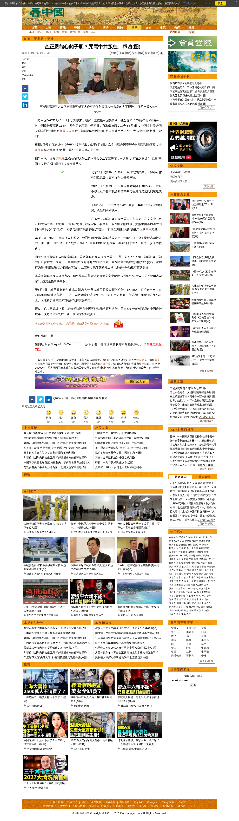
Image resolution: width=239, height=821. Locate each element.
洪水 (34, 787)
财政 (183, 577)
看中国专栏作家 (181, 622)
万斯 (191, 559)
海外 (207, 599)
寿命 (178, 614)
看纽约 (131, 806)
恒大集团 (98, 573)
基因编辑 (178, 585)
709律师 (199, 585)
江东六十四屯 (192, 588)
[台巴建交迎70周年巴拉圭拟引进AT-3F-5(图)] (180, 200)
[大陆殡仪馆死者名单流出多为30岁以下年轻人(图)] (45, 497)
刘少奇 (192, 607)
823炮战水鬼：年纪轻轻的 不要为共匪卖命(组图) (203, 360)
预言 (201, 610)
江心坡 (189, 592)
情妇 (171, 566)
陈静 (189, 640)
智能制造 (79, 705)
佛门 (101, 615)
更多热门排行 (206, 468)
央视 (188, 596)
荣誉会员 (141, 359)
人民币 (195, 574)
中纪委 (93, 532)
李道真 (190, 632)
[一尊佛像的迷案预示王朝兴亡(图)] (180, 243)
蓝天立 (82, 573)
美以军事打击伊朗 (180, 171)
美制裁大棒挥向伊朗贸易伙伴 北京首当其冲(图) (51, 438)
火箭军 (30, 573)
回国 (186, 599)
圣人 (29, 787)
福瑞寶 (155, 806)
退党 (206, 552)
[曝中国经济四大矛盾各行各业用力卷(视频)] (92, 671)
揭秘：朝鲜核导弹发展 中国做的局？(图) (118, 452)
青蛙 (24, 67)
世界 (134, 27)
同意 (220, 3)
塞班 (123, 615)
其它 (94, 32)
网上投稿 (58, 802)
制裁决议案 (27, 74)
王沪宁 (212, 559)
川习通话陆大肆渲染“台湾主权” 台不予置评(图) (121, 447)
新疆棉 (205, 544)
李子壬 (205, 651)
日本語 (182, 802)
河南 (123, 532)
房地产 (172, 577)
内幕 (193, 563)
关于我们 (96, 802)
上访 (206, 585)
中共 (186, 555)
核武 (24, 63)
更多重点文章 (206, 371)
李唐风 (205, 640)
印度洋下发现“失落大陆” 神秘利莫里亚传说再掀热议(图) (55, 447)
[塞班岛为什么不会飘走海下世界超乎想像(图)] (139, 580)
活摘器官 (183, 544)
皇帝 (203, 607)
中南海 (187, 563)
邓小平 (179, 607)
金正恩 (192, 555)
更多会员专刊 (206, 107)
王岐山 (199, 555)
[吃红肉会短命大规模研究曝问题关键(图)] (180, 299)
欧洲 (40, 32)
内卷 (86, 705)
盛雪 (189, 643)
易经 (171, 610)
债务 (211, 570)
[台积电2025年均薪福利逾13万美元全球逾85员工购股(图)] (180, 314)
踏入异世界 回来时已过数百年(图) (188, 95)
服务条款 (110, 802)
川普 (195, 537)
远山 (189, 636)
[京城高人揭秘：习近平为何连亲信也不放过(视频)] (92, 580)
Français (152, 802)
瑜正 (173, 651)
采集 (56, 615)
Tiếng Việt (168, 802)
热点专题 (176, 165)
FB (185, 570)
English (138, 802)
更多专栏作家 (206, 661)
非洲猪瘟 (201, 581)
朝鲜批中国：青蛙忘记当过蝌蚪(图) (115, 433)
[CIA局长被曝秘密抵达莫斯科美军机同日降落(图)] (139, 539)
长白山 (172, 592)
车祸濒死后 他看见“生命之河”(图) (188, 388)
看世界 (39, 38)
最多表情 (204, 477)
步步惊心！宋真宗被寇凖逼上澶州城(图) (191, 404)
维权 (193, 585)
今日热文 (30, 491)
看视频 (119, 806)
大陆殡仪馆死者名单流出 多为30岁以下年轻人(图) (204, 289)
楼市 (178, 577)
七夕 (29, 748)
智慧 (186, 610)
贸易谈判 (203, 559)
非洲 (64, 32)
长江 (178, 548)
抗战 (194, 603)
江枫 (189, 651)
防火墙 (187, 585)
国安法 (172, 548)
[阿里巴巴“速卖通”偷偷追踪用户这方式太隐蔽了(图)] (45, 580)
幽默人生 (179, 610)
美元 (176, 574)
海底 (141, 615)
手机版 (114, 53)
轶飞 (173, 636)
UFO (181, 555)
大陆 (48, 27)
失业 (29, 705)
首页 (34, 27)
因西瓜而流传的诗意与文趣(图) (186, 83)
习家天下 (93, 615)
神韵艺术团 (79, 806)
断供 (87, 748)
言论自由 (173, 596)
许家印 (89, 573)
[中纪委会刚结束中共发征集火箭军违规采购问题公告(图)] (45, 539)
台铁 (190, 544)
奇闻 (177, 27)
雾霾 (171, 585)
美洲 (31, 32)
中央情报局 (126, 573)
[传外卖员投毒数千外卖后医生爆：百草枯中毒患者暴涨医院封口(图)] (139, 497)
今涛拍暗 (191, 628)
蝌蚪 (24, 71)
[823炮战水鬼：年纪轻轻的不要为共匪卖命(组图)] (180, 356)
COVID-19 (179, 541)
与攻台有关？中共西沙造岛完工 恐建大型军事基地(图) (55, 467)
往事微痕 (183, 552)
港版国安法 (204, 548)
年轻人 (52, 532)
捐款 (84, 802)
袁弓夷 (195, 548)
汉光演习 (173, 552)
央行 (206, 570)
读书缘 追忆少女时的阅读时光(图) (188, 103)
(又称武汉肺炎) (186, 537)
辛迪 (203, 655)
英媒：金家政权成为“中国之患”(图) (115, 457)
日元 (206, 574)
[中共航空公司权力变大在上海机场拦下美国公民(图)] (180, 342)
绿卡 (196, 599)
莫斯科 (140, 573)
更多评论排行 (206, 523)
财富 (188, 577)
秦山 (173, 647)
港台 (91, 27)
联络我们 (72, 802)
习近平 (101, 532)
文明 (40, 787)
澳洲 (48, 32)
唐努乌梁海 (204, 588)
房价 (188, 581)
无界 (193, 806)
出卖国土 (173, 544)
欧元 (201, 574)
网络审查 (180, 588)
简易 (203, 628)
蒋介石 (207, 603)
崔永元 (179, 563)
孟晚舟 (172, 559)
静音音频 (48, 615)
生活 (163, 27)
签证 (181, 599)
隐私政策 (125, 802)
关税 (178, 559)
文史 (149, 27)
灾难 (45, 787)
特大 (147, 53)
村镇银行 (130, 532)
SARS (196, 592)
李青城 (205, 647)
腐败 (181, 566)
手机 (196, 610)
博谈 (106, 27)
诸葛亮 (209, 607)
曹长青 (190, 655)
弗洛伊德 (173, 555)
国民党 (200, 552)
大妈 (183, 581)
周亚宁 (57, 573)
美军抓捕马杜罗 (178, 181)
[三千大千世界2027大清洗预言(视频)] (45, 757)
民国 (184, 603)
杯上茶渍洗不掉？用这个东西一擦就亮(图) (193, 396)
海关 (171, 599)
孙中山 (200, 603)
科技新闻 (75, 32)
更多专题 (208, 186)
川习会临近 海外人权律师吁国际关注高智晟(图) (204, 261)
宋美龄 (172, 607)
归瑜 (203, 632)
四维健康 (176, 655)
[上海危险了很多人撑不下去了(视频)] (45, 671)
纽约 (120, 27)
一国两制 (211, 566)
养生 (188, 614)
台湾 (206, 577)
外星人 (172, 614)
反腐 (186, 566)
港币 (211, 574)
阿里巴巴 (31, 615)
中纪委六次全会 (82, 532)
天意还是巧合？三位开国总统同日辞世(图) (193, 87)
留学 (209, 596)
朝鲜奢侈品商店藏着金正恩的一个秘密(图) (119, 443)
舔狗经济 (48, 748)
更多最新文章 (206, 420)
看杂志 (107, 806)
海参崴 (200, 577)
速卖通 (40, 615)
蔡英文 (212, 577)
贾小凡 (175, 632)
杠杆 (171, 574)
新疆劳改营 (204, 592)
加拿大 (195, 570)
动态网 (182, 806)
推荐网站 (48, 806)
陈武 (76, 573)
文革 (183, 614)
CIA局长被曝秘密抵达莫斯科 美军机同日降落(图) (203, 233)
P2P (213, 581)
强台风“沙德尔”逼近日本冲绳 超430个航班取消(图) (52, 433)
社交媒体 (178, 570)
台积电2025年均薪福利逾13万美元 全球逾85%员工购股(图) (203, 318)
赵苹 (203, 643)
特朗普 (201, 537)
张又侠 (108, 532)
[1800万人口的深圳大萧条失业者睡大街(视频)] (92, 714)
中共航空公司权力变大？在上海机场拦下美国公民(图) (204, 346)
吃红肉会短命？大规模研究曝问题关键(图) (193, 392)
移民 (198, 596)
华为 (176, 566)
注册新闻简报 (180, 669)
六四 (208, 541)
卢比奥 (209, 537)
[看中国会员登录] (192, 42)
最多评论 (181, 477)
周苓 (173, 640)
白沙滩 (129, 615)
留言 (134, 53)
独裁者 (77, 615)
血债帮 (84, 615)
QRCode (58, 398)
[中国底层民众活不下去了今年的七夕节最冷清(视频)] (45, 714)
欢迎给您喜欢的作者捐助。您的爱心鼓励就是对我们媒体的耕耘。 (72, 323)
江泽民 (124, 748)
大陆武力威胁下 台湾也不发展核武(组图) (118, 467)
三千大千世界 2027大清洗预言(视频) (45, 783)
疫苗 (183, 548)
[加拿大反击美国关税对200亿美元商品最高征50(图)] (180, 215)
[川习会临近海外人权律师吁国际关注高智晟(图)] (180, 257)
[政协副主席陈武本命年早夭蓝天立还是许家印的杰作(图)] (92, 539)
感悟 (191, 610)
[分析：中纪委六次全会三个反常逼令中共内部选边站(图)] (92, 497)
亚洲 (56, 32)
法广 (171, 570)
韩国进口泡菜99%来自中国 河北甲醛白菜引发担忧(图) (55, 443)
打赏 (128, 53)
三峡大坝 (197, 544)
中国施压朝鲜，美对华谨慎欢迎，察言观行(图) (122, 438)
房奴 (81, 748)
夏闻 (203, 636)
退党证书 (168, 806)
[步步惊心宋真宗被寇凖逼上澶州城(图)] (180, 328)
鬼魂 (131, 748)
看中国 (48, 15)
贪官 (210, 563)
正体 (121, 53)
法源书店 (94, 806)
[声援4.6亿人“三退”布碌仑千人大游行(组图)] (180, 271)
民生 (201, 599)
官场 (63, 27)
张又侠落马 (176, 176)
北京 (171, 581)
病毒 (171, 541)
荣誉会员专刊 (180, 76)
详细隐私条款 (190, 3)
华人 (193, 596)
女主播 (182, 596)
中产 (194, 577)
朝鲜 (24, 78)
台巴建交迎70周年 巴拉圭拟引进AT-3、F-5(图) (203, 204)
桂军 (189, 603)
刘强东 (177, 581)
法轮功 (172, 588)
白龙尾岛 (180, 592)
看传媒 (143, 806)
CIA (134, 573)
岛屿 (135, 615)
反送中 (204, 563)
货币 (188, 574)
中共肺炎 (173, 537)
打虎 (191, 566)
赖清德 (206, 555)
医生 (143, 532)
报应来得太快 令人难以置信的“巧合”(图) (191, 456)
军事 (85, 32)
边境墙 (184, 559)
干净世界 (62, 806)
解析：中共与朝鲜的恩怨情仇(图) (114, 462)
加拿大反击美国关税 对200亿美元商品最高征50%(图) (203, 219)
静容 (189, 647)
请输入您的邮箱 (193, 675)
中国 (118, 186)
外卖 (138, 532)
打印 (141, 53)
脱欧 (201, 570)
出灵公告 (44, 532)
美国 (77, 27)
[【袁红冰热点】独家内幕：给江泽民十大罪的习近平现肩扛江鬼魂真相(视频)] (139, 714)
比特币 (182, 574)
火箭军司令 (40, 573)
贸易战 (188, 541)
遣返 (176, 599)
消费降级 (37, 705)
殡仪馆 (35, 532)
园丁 (173, 643)
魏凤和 (49, 573)
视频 (191, 27)
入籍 (191, 599)
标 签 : (27, 58)
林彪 (186, 607)
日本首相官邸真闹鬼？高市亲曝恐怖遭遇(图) (49, 452)
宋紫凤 (175, 628)
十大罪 (138, 748)
